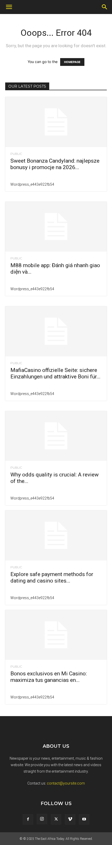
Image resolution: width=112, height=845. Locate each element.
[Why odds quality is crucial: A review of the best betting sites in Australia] (56, 436)
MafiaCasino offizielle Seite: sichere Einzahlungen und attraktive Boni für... (55, 373)
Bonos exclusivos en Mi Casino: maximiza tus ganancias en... (48, 676)
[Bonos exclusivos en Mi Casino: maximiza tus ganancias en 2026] (56, 635)
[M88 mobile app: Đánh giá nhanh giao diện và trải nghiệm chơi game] (56, 227)
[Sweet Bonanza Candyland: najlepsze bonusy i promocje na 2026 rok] (56, 122)
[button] (9, 7)
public (16, 153)
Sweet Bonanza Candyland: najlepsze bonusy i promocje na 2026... (54, 164)
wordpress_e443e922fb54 (32, 184)
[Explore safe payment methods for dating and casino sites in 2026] (56, 535)
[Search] (104, 7)
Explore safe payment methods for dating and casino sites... (51, 577)
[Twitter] (56, 819)
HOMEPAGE (72, 62)
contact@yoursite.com (66, 783)
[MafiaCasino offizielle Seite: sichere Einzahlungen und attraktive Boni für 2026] (56, 331)
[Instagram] (42, 819)
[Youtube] (84, 819)
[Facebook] (28, 819)
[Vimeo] (70, 819)
